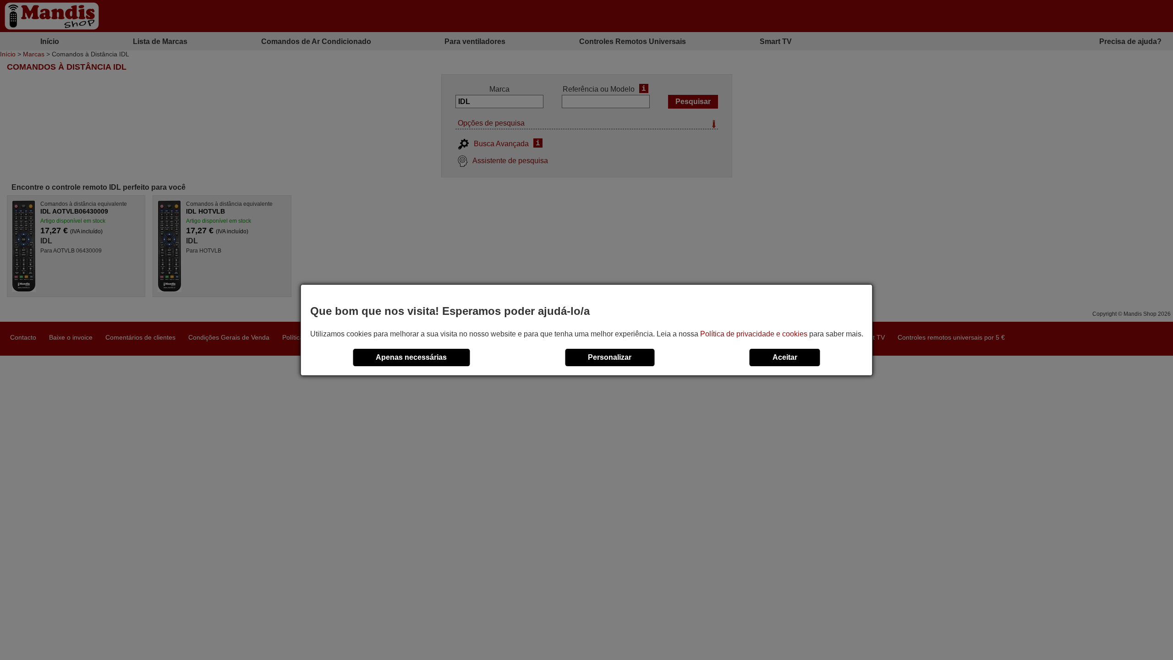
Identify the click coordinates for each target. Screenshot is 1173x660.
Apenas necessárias (411, 357)
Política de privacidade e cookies (753, 334)
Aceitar (785, 357)
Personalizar (609, 357)
